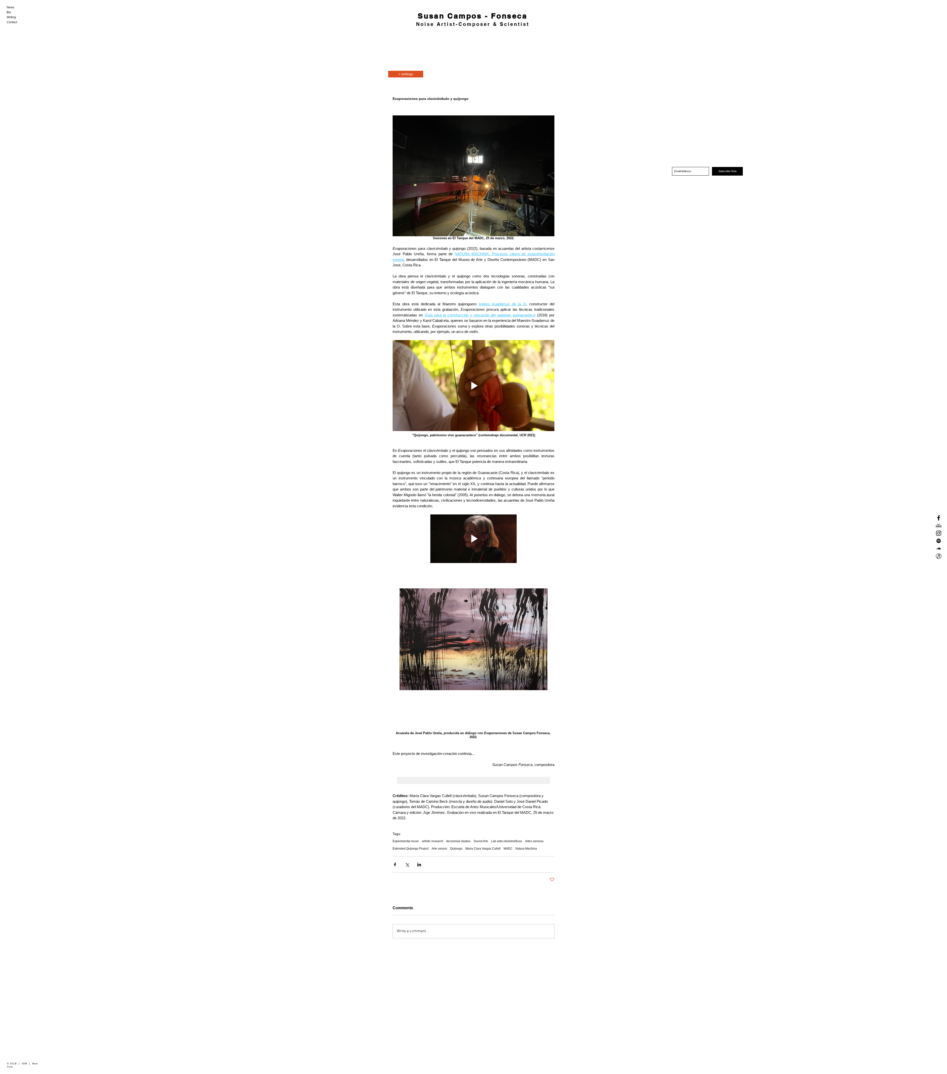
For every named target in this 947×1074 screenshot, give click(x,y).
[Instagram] (938, 533)
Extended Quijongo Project (411, 848)
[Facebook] (938, 517)
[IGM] (938, 525)
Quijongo (456, 848)
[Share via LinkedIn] (419, 864)
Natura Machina (526, 848)
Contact (12, 22)
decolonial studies (458, 841)
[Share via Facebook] (395, 864)
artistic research (432, 841)
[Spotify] (938, 540)
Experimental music (406, 841)
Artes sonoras (534, 841)
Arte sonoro (439, 848)
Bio (9, 12)
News (10, 7)
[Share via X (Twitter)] (407, 864)
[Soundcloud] (938, 548)
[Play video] (473, 385)
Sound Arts (481, 841)
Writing (11, 17)
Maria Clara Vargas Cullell (483, 848)
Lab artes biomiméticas (506, 841)
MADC (508, 848)
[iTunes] (938, 556)
